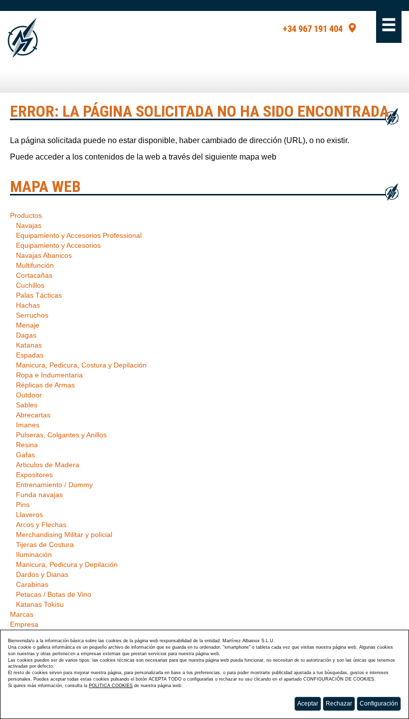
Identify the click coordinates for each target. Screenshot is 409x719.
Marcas (21, 614)
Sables (26, 405)
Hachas (28, 305)
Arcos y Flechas (41, 525)
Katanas (29, 345)
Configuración (379, 703)
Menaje (27, 325)
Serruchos (32, 315)
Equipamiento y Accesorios (58, 245)
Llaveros (29, 515)
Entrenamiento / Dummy (54, 485)
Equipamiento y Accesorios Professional (79, 235)
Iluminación (34, 554)
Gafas (25, 455)
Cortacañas (34, 275)
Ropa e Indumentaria (49, 375)
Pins (22, 505)
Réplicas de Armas (45, 385)
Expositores (34, 475)
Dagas (26, 335)
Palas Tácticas (39, 295)
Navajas (28, 225)
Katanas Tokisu (40, 604)
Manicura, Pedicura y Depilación (67, 564)
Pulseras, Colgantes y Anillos (61, 435)
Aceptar (307, 703)
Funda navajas (39, 495)
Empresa (24, 624)
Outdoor (29, 395)
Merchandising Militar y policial (64, 535)
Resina (27, 445)
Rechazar (339, 703)
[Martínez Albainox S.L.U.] (22, 38)
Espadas (29, 355)
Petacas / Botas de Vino (53, 594)
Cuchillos (30, 285)
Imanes (27, 425)
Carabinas (32, 584)
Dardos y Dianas (42, 574)
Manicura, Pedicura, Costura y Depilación (81, 365)
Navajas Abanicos (44, 255)
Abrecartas (33, 415)
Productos (26, 215)
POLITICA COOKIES (111, 685)
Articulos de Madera (47, 465)
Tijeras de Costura (45, 544)
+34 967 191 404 (313, 28)
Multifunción (35, 265)
